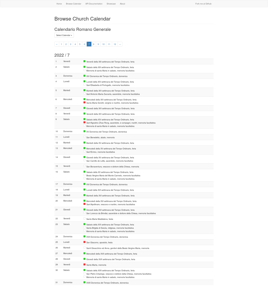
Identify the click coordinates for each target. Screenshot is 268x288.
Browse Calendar (73, 3)
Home (59, 3)
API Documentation (93, 3)
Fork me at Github (203, 3)
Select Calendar (63, 35)
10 (103, 44)
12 (115, 44)
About (122, 3)
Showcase (111, 3)
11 (109, 44)
